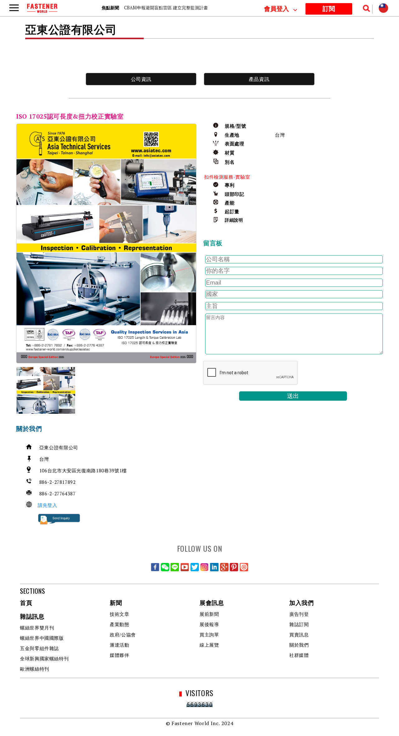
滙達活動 (119, 645)
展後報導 (209, 624)
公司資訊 (141, 79)
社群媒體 (299, 655)
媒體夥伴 (119, 655)
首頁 (26, 603)
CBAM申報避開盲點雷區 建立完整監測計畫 (166, 8)
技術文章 (119, 614)
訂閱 (329, 9)
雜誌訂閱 (299, 624)
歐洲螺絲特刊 (34, 669)
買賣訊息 (299, 634)
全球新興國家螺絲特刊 (44, 658)
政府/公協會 (123, 634)
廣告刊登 (299, 614)
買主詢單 (209, 634)
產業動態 (119, 624)
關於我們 (299, 645)
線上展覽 (209, 645)
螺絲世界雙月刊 (37, 628)
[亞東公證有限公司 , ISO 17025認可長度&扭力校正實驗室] (106, 243)
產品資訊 (259, 79)
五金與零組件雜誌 (39, 648)
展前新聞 (209, 614)
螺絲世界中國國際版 (42, 638)
